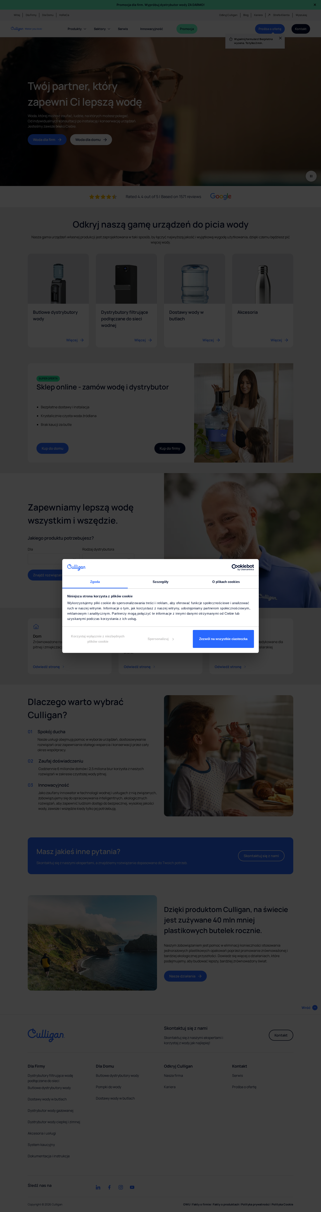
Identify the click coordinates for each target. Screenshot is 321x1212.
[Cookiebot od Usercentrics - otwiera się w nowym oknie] (235, 567)
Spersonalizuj (158, 639)
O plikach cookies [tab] (226, 582)
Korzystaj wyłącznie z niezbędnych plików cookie (97, 638)
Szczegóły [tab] (161, 582)
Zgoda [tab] (95, 582)
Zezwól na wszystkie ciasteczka (223, 639)
